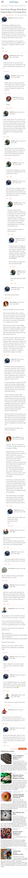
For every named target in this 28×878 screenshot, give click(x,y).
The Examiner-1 (12, 568)
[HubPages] (14, 2)
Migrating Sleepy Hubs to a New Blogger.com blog (18, 776)
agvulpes (12, 530)
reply (3, 51)
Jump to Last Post (9, 15)
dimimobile (11, 709)
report (6, 51)
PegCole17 (10, 17)
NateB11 (12, 112)
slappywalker (11, 608)
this (17, 57)
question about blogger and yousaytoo (18, 833)
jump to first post (14, 748)
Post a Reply (22, 748)
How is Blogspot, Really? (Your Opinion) (18, 757)
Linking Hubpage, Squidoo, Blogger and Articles (18, 796)
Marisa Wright (13, 302)
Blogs (14, 753)
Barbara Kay (13, 55)
